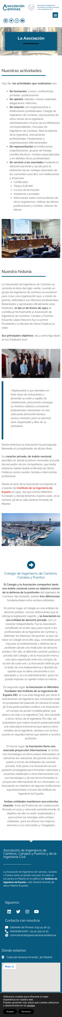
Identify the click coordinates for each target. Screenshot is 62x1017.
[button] (55, 15)
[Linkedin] (5, 20)
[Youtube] (22, 20)
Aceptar (10, 1011)
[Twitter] (11, 20)
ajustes (31, 1005)
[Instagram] (17, 20)
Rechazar (26, 1011)
